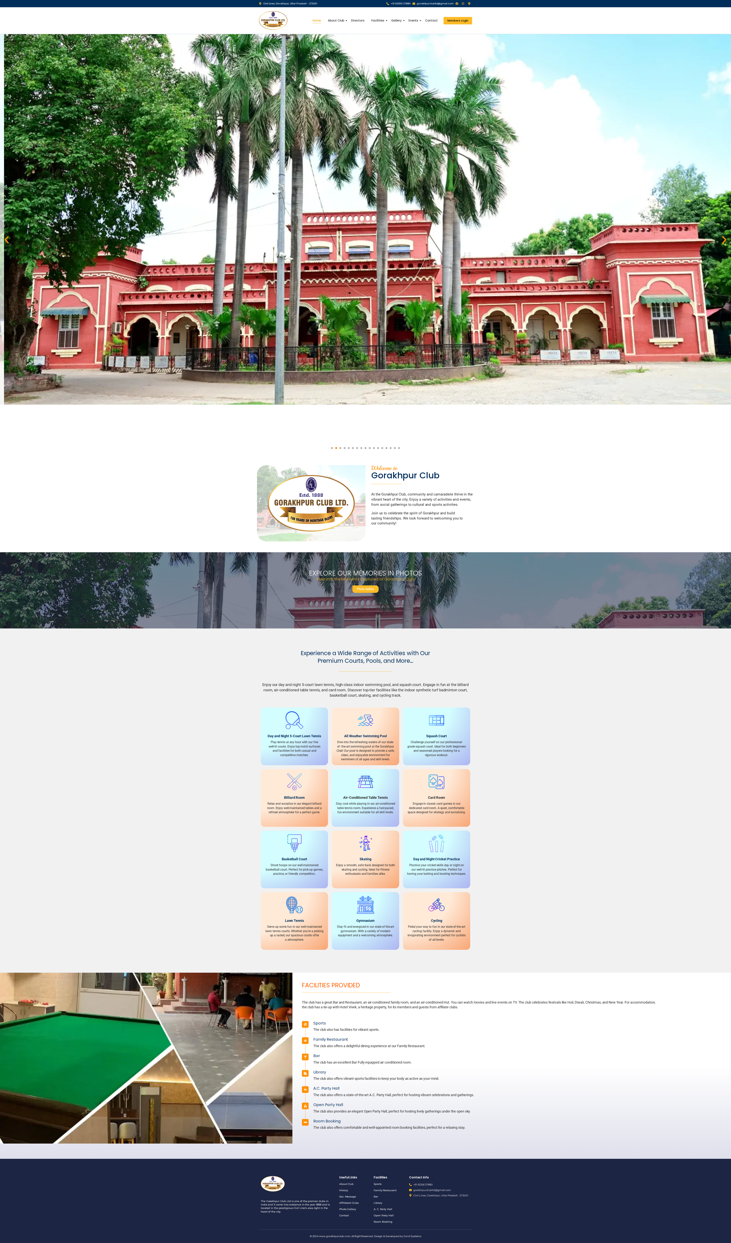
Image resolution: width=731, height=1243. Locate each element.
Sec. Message (347, 1196)
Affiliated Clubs (349, 1202)
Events (413, 20)
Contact (431, 20)
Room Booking (383, 1221)
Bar (376, 1196)
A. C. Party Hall (383, 1209)
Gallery (396, 20)
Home (317, 20)
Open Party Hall (384, 1215)
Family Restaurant (385, 1190)
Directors (357, 20)
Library (378, 1202)
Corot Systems (412, 1236)
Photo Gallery (347, 1209)
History (343, 1190)
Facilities (377, 20)
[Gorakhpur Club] (273, 20)
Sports (377, 1183)
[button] (6, 240)
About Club (336, 20)
